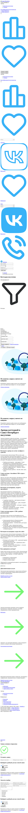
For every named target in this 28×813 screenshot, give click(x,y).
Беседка (4, 793)
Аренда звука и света (8, 688)
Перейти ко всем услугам (6, 575)
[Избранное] (14, 70)
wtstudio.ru (22, 706)
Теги (3, 345)
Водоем (4, 796)
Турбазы (5, 7)
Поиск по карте (11, 347)
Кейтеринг (5, 686)
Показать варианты (5, 344)
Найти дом (3, 270)
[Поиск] (1, 13)
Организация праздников (9, 687)
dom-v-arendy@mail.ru (15, 710)
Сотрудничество (12, 9)
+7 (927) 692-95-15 (5, 10)
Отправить (3, 770)
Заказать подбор (4, 71)
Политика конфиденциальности (10, 704)
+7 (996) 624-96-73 (5, 12)
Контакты (6, 9)
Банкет (3, 795)
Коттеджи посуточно (8, 6)
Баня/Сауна (4, 790)
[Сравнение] (14, 41)
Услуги (2, 9)
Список (3, 347)
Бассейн (4, 792)
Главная (5, 272)
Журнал (5, 700)
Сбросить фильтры (14, 344)
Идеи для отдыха (7, 701)
